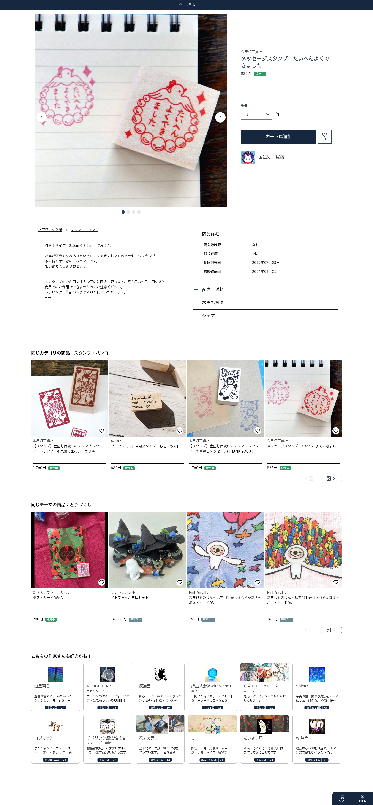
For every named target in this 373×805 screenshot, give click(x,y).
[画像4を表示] (139, 212)
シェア (208, 316)
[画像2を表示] (128, 212)
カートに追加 (279, 137)
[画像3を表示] (133, 212)
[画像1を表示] (123, 212)
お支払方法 (213, 303)
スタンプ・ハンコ (84, 230)
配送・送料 (213, 290)
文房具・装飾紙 (50, 230)
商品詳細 (210, 234)
